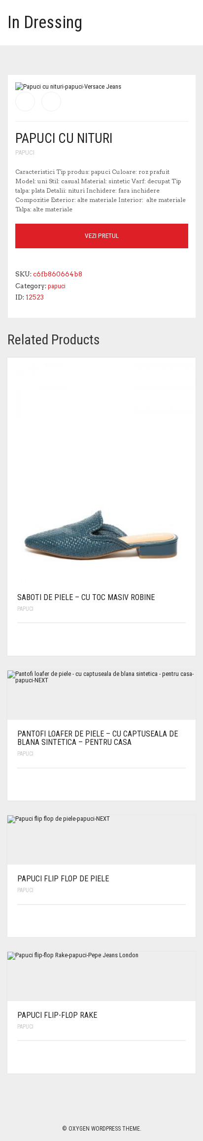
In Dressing (44, 22)
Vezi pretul (102, 235)
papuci (24, 152)
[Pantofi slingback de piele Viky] (51, 101)
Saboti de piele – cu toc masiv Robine (86, 597)
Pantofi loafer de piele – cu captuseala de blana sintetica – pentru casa (97, 738)
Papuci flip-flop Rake (57, 1015)
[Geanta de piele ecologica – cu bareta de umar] (25, 101)
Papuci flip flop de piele (63, 878)
